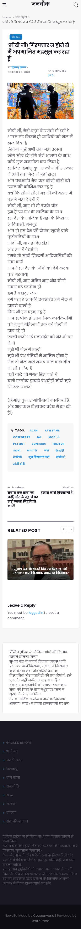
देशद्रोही (59, 450)
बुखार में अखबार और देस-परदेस (41, 573)
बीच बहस (16, 37)
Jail (39, 437)
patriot (19, 444)
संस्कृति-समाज (17, 821)
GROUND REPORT (19, 742)
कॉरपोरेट (32, 450)
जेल (46, 450)
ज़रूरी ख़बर (14, 760)
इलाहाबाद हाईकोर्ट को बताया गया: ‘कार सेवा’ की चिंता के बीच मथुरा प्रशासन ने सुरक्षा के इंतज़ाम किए (38, 689)
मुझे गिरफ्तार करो (38, 457)
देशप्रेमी (17, 457)
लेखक (11, 804)
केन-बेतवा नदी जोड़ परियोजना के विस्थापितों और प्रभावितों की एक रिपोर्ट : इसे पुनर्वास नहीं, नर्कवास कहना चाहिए (40, 675)
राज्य (9, 795)
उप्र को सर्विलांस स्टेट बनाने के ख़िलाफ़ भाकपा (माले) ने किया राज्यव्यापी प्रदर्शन (39, 701)
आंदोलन (12, 751)
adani (33, 430)
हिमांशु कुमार (18, 67)
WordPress (40, 921)
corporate (21, 437)
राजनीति (12, 786)
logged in (35, 612)
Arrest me (52, 430)
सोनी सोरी (19, 464)
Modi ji (54, 437)
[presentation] (64, 529)
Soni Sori (39, 444)
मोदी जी (60, 457)
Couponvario (43, 915)
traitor (58, 444)
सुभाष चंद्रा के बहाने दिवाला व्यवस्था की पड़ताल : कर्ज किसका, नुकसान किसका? (38, 663)
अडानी (16, 450)
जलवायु (12, 769)
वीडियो (11, 812)
